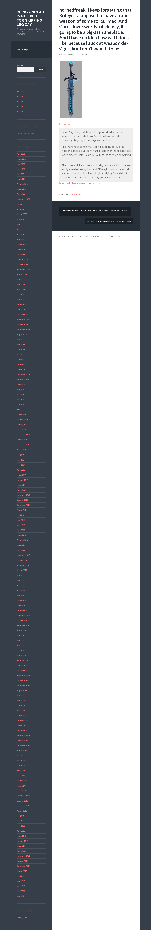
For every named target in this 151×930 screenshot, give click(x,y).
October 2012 (22, 861)
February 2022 (22, 304)
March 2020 (21, 415)
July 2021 (20, 339)
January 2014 (22, 786)
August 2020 (22, 390)
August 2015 (22, 690)
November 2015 (23, 675)
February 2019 (22, 480)
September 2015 (23, 685)
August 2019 (22, 450)
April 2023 (21, 234)
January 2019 (22, 485)
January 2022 (22, 309)
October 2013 (22, 801)
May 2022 (21, 289)
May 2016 (21, 645)
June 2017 (21, 580)
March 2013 (21, 836)
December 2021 (23, 314)
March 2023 (21, 239)
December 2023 (23, 194)
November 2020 (23, 379)
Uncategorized (22, 918)
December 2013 (23, 791)
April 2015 (21, 710)
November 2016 (23, 615)
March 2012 (21, 896)
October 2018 (22, 500)
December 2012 (23, 851)
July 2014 (20, 756)
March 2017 (21, 595)
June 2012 (21, 881)
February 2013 (22, 841)
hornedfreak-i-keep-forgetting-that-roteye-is (79, 183)
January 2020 (22, 425)
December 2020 (23, 375)
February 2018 (22, 540)
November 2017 (23, 555)
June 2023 (21, 224)
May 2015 (21, 705)
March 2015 (21, 716)
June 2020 (21, 400)
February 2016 (22, 660)
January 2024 (22, 189)
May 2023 (21, 229)
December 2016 (23, 610)
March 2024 (21, 179)
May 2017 (21, 585)
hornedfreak (65, 124)
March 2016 (21, 655)
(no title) (20, 92)
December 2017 (23, 550)
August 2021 (22, 334)
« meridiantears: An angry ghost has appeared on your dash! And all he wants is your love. (94, 211)
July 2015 (20, 695)
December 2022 (23, 254)
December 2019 (23, 430)
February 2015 (22, 720)
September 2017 (23, 565)
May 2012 (21, 886)
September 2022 (23, 269)
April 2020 (21, 410)
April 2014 (21, 771)
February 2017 (22, 600)
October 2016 (22, 620)
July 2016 (20, 635)
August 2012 (22, 871)
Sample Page (22, 49)
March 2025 (21, 159)
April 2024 (21, 174)
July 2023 (20, 219)
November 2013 (23, 796)
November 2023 (23, 199)
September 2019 (23, 445)
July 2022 (20, 279)
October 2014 (22, 741)
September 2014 (23, 746)
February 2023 (22, 244)
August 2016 (22, 630)
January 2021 (22, 370)
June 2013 (21, 821)
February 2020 (22, 420)
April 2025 (21, 154)
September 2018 (23, 505)
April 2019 (21, 470)
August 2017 (22, 570)
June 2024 (21, 164)
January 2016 (22, 665)
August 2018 (22, 510)
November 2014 (23, 735)
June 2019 (21, 460)
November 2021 (23, 319)
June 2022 (21, 284)
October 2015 (22, 680)
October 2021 (22, 324)
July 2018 (20, 515)
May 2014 (21, 766)
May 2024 (21, 169)
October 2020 (22, 385)
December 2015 (23, 670)
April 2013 (21, 831)
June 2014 (21, 761)
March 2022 (21, 299)
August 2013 (22, 811)
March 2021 (21, 360)
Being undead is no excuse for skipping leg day (30, 18)
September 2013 (23, 806)
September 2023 (23, 209)
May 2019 (21, 465)
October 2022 (22, 264)
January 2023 (22, 249)
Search (20, 65)
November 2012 (23, 856)
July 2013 (20, 816)
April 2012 (21, 891)
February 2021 (22, 364)
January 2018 (22, 545)
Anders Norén (122, 236)
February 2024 (22, 184)
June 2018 (21, 520)
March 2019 (21, 475)
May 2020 (21, 405)
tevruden (83, 54)
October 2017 (22, 560)
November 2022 (23, 259)
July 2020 (20, 395)
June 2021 (21, 344)
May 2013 (21, 826)
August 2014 (22, 751)
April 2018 (21, 530)
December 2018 (23, 490)
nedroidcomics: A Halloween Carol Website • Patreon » (109, 221)
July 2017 (20, 575)
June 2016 (21, 640)
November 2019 (23, 435)
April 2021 (21, 354)
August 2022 (22, 274)
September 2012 (23, 866)
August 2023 (22, 214)
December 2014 (23, 731)
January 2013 (22, 846)
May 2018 (21, 525)
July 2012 (20, 876)
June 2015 (21, 700)
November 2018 (23, 495)
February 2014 (22, 781)
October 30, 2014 (67, 54)
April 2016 (21, 650)
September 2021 (23, 329)
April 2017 (21, 590)
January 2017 (22, 605)
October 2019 (22, 440)
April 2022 (21, 294)
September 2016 (23, 625)
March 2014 (21, 776)
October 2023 (22, 204)
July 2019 (20, 455)
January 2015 (22, 725)
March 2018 (21, 535)
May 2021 (21, 349)
